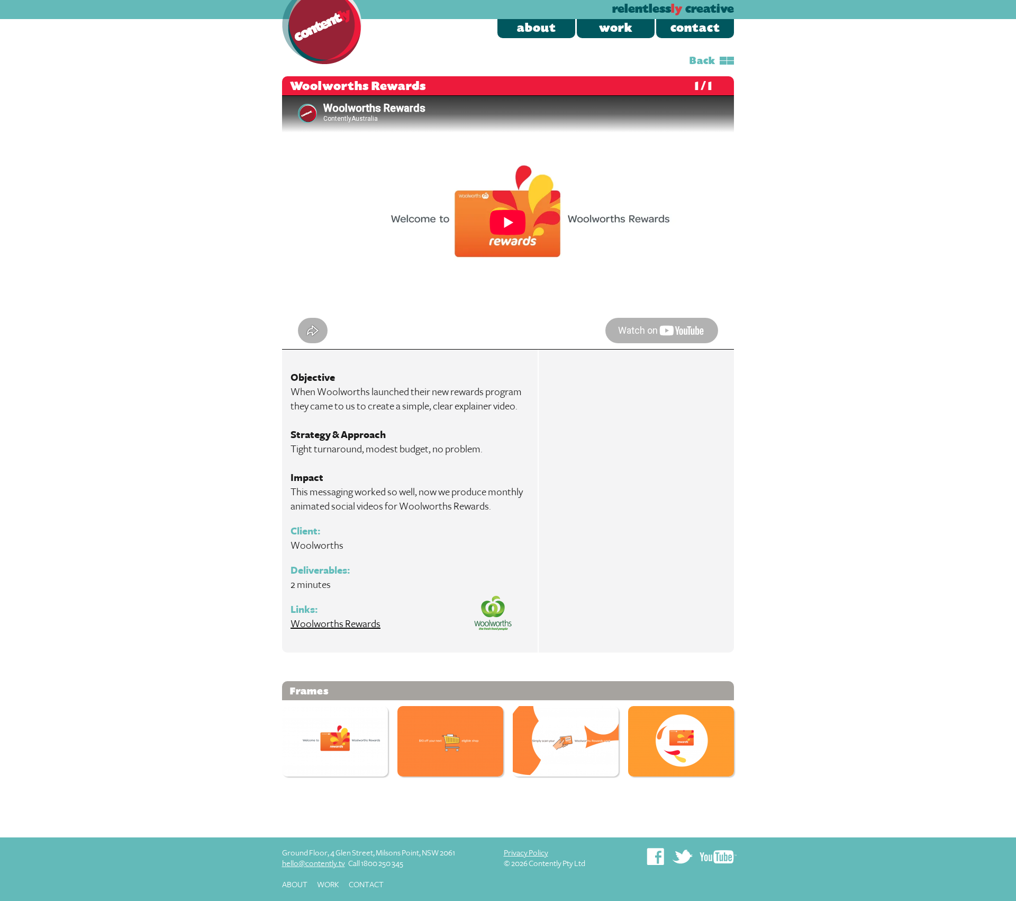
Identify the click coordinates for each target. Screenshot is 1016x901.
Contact (695, 28)
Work (616, 28)
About (536, 28)
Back (702, 61)
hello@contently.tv (313, 864)
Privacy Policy (526, 853)
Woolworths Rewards (335, 624)
